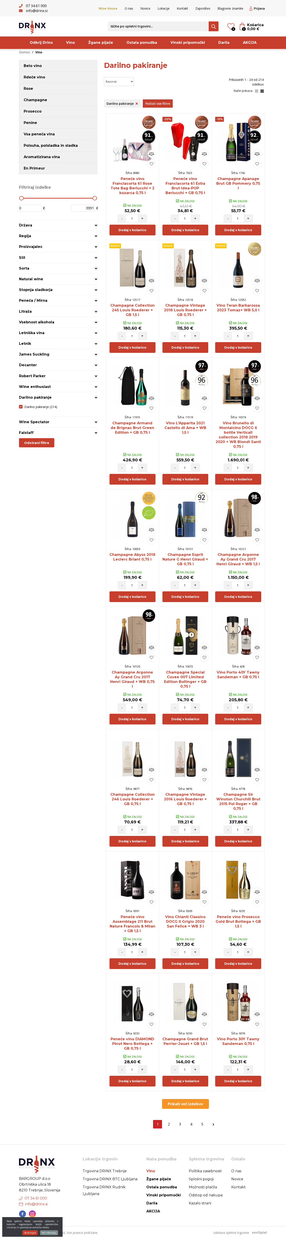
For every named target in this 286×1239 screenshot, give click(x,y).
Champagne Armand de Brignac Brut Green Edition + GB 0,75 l (132, 428)
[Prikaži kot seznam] (258, 91)
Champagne (35, 100)
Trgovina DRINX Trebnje (105, 1171)
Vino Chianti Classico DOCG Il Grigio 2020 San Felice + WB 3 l (185, 921)
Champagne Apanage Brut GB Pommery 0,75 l (238, 183)
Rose (28, 88)
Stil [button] (22, 257)
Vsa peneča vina (39, 134)
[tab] (58, 225)
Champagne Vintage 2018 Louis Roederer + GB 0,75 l (185, 310)
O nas (129, 8)
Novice (145, 8)
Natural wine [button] (31, 279)
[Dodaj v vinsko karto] (152, 164)
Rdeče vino (34, 77)
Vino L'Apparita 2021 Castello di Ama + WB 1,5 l (185, 428)
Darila (223, 42)
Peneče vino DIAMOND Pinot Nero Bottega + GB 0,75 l (132, 1044)
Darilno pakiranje (40, 407)
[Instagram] (32, 1214)
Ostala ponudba (141, 42)
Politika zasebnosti (205, 1171)
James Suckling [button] (34, 354)
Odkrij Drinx (41, 42)
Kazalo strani (200, 1203)
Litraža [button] (25, 311)
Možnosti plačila (203, 1187)
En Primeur (34, 168)
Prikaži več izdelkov (185, 1103)
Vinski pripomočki (187, 42)
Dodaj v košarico (132, 230)
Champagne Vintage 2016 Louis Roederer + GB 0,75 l (185, 799)
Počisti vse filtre (157, 103)
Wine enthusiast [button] (35, 387)
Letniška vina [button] (31, 333)
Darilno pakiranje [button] (35, 397)
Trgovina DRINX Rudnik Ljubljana (104, 1190)
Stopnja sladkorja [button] (36, 290)
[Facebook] (22, 1214)
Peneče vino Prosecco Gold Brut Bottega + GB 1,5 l (238, 921)
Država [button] (25, 225)
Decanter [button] (28, 365)
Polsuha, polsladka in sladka (51, 145)
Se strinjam (30, 1232)
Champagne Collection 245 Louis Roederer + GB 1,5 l (132, 310)
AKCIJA (250, 42)
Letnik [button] (25, 343)
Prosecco (33, 111)
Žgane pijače (100, 42)
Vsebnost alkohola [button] (36, 322)
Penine (30, 123)
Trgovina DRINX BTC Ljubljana (110, 1179)
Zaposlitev (202, 8)
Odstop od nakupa (206, 1195)
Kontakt (182, 8)
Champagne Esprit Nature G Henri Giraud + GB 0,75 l (185, 559)
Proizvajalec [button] (30, 247)
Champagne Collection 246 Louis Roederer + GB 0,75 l (132, 799)
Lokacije (164, 8)
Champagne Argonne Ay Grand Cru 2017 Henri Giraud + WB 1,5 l (238, 559)
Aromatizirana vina (42, 157)
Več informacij (49, 1232)
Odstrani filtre (36, 443)
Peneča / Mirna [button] (33, 300)
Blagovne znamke (230, 8)
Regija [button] (25, 236)
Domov (24, 52)
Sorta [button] (24, 268)
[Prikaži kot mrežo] (262, 91)
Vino (70, 42)
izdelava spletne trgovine (231, 1233)
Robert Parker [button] (32, 376)
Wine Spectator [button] (34, 422)
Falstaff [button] (26, 433)
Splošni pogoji (201, 1179)
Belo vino (33, 66)
